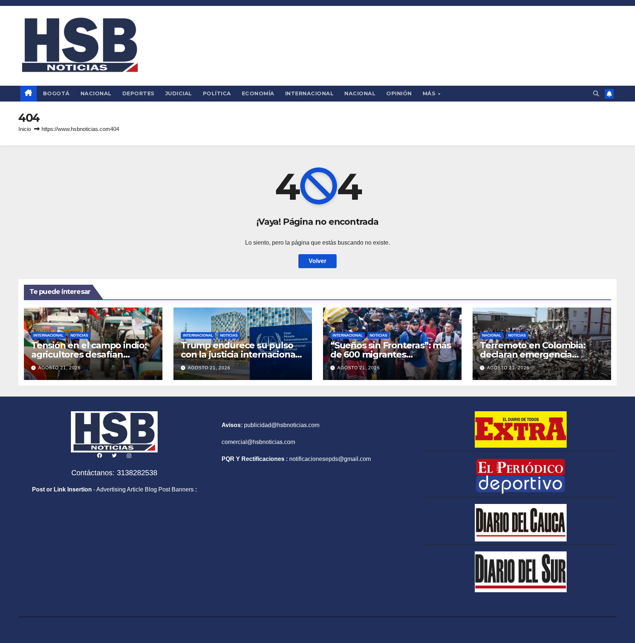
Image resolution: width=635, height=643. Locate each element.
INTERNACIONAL (309, 93)
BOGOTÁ (56, 93)
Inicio (24, 129)
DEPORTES (138, 93)
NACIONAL (96, 93)
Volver (317, 261)
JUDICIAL (178, 93)
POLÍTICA (217, 93)
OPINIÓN (399, 93)
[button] (596, 93)
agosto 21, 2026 (59, 367)
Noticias (79, 335)
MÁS (430, 93)
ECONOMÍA (258, 93)
